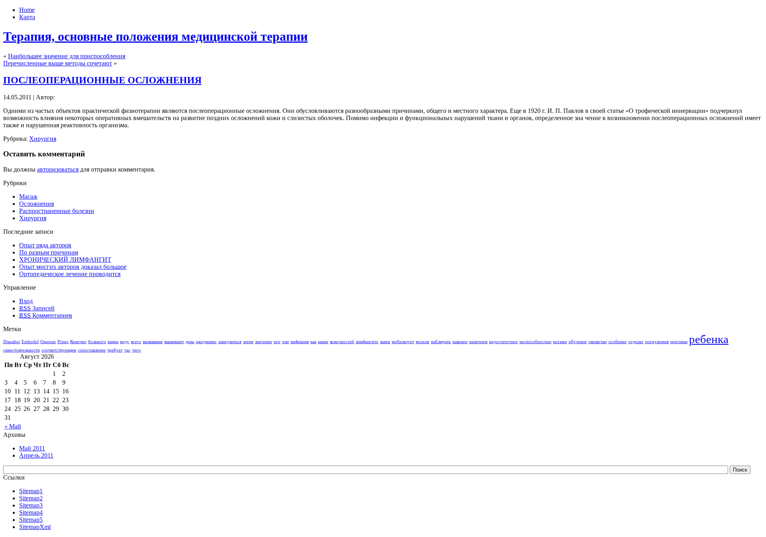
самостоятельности (21, 350)
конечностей (342, 342)
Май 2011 (32, 448)
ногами (560, 342)
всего (136, 342)
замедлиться (229, 342)
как (313, 342)
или (285, 342)
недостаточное (503, 342)
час (127, 350)
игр (277, 342)
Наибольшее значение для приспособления (66, 56)
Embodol (30, 342)
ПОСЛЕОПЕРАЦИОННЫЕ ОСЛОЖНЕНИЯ (102, 80)
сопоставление (92, 350)
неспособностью (535, 342)
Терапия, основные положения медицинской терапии (155, 36)
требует (114, 350)
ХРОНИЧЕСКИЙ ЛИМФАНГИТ (65, 259)
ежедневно (206, 342)
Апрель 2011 (36, 455)
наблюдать (441, 342)
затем (248, 342)
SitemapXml (35, 526)
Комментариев (45, 315)
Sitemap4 (31, 512)
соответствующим (58, 350)
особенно (617, 342)
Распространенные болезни (56, 210)
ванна (113, 342)
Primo (63, 342)
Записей (37, 308)
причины (678, 342)
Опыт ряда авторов (45, 245)
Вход (26, 301)
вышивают (174, 342)
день (190, 342)
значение (263, 342)
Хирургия (42, 138)
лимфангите (366, 342)
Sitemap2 (31, 498)
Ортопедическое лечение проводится (69, 273)
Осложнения (36, 203)
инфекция (299, 342)
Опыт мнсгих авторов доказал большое (72, 266)
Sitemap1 (31, 491)
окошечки (597, 342)
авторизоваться (58, 169)
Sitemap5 (31, 519)
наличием (478, 342)
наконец (460, 342)
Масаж (28, 196)
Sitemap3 (31, 505)
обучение (578, 342)
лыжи (385, 342)
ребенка (708, 339)
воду (124, 342)
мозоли (422, 342)
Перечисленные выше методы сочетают (57, 63)
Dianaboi (11, 342)
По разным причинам (48, 252)
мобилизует (403, 342)
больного (97, 342)
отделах (636, 342)
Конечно (78, 342)
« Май (12, 426)
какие (323, 342)
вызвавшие (153, 342)
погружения (657, 342)
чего (136, 350)
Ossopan (48, 342)
